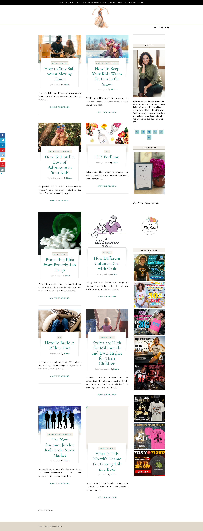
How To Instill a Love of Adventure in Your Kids (60, 164)
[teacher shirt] (149, 307)
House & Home (109, 2)
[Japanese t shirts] (149, 475)
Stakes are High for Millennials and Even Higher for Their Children (107, 353)
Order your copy (152, 203)
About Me (70, 2)
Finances (107, 253)
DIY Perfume (107, 157)
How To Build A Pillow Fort (60, 345)
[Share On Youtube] (2, 164)
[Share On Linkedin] (2, 145)
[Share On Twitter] (2, 140)
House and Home (59, 63)
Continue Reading (59, 107)
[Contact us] (2, 169)
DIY (107, 151)
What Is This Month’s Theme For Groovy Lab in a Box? (107, 461)
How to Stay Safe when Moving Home (59, 74)
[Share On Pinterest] (2, 150)
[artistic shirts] (149, 421)
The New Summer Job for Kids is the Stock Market (60, 447)
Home (62, 2)
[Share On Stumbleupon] (2, 159)
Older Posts (46, 510)
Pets (120, 2)
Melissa (66, 84)
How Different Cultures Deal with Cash (107, 263)
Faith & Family (94, 2)
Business (80, 2)
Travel (140, 2)
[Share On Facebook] (2, 135)
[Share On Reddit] (2, 154)
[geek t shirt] (149, 280)
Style (133, 2)
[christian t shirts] (149, 448)
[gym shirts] (149, 362)
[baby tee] (149, 334)
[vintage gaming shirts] (149, 389)
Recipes (127, 2)
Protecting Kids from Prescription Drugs (60, 265)
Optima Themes (57, 526)
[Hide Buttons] (1, 174)
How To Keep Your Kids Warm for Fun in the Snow (107, 76)
